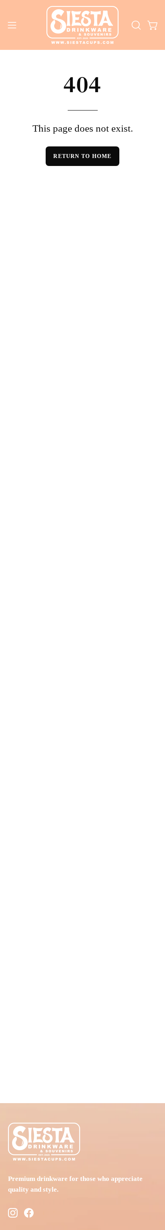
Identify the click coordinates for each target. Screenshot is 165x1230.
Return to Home (82, 156)
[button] (135, 25)
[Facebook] (29, 1214)
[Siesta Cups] (82, 25)
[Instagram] (13, 1214)
